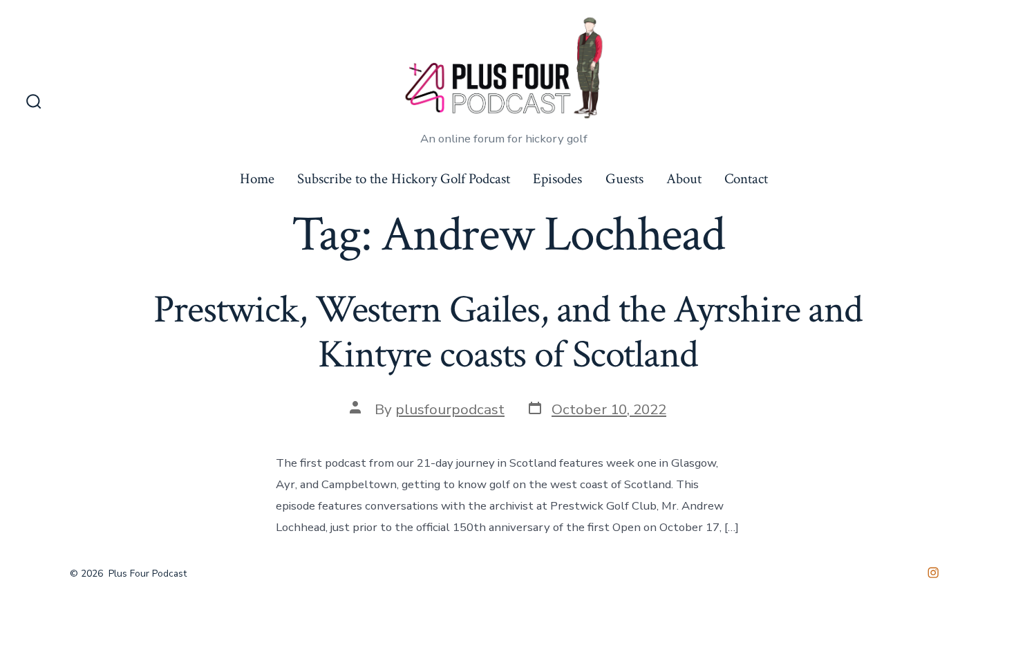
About (684, 178)
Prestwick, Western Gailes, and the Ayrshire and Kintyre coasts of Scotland (508, 332)
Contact (746, 178)
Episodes (557, 178)
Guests (624, 178)
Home (257, 178)
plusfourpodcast (450, 409)
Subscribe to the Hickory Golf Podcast (403, 178)
